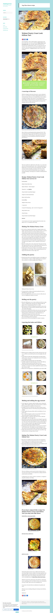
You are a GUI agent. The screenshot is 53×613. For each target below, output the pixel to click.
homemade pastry (25, 602)
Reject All (10, 609)
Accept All (16, 609)
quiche (33, 602)
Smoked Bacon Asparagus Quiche (28, 516)
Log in (4, 25)
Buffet (41, 601)
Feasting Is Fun (7, 4)
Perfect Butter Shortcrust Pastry (38, 577)
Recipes (28, 601)
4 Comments (25, 603)
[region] (11, 606)
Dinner (43, 601)
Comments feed (5, 28)
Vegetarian (36, 602)
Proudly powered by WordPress (27, 610)
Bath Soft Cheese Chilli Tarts (27, 533)
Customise (5, 609)
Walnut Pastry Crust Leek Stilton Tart (32, 34)
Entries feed (5, 26)
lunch (29, 602)
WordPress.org (5, 30)
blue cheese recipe (37, 601)
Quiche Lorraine (25, 554)
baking (32, 601)
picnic (31, 602)
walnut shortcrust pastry (42, 602)
